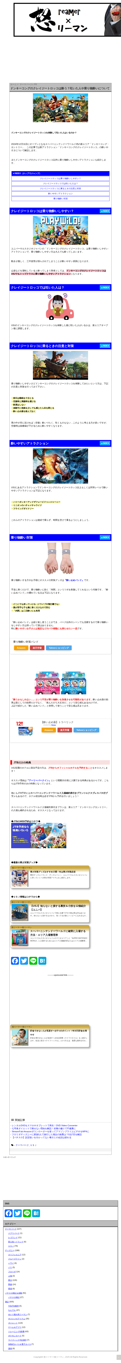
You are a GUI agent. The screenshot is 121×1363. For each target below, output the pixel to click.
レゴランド (13, 1237)
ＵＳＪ (33, 1145)
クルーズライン (14, 1259)
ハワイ (11, 1263)
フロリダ (12, 1272)
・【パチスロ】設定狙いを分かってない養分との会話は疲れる (40, 1137)
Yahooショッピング (59, 648)
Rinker (53, 725)
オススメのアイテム (16, 1319)
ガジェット (13, 1323)
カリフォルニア (14, 1255)
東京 (10, 1280)
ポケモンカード (14, 1336)
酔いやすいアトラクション (60, 193)
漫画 (10, 1348)
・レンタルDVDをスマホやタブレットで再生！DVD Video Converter (44, 1125)
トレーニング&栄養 (16, 1331)
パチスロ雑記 (14, 1297)
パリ (10, 1267)
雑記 (7, 1302)
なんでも (12, 1310)
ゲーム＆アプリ (14, 1327)
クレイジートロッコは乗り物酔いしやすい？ (60, 178)
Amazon (21, 648)
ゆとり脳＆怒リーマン (17, 1314)
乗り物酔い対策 (60, 198)
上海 (10, 1276)
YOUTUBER (13, 1306)
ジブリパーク (14, 1233)
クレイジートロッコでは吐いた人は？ (60, 183)
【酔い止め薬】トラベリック (57, 722)
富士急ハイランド (15, 1242)
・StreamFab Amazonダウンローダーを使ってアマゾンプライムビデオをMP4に (49, 1131)
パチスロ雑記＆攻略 (13, 1293)
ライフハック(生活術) (17, 1340)
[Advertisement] (60, 998)
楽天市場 (37, 648)
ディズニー (9, 1250)
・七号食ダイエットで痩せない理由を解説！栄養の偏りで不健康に (43, 1128)
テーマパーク (22, 1145)
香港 (10, 1289)
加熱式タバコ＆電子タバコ (19, 1344)
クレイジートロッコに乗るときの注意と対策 (60, 188)
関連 (10, 1284)
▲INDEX (105, 211)
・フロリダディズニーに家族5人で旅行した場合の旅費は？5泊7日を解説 (46, 1134)
